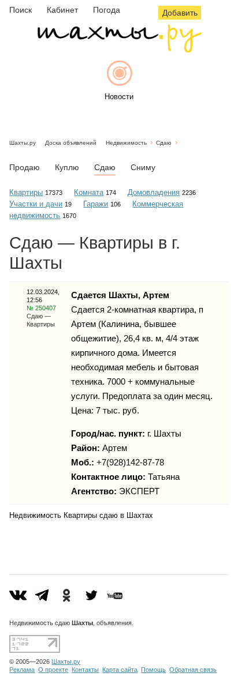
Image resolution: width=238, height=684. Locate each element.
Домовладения (154, 192)
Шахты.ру (22, 143)
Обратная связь (193, 669)
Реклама (22, 669)
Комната (88, 192)
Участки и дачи (35, 204)
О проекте (53, 669)
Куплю (67, 167)
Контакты (85, 669)
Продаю (24, 167)
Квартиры (26, 192)
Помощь (153, 669)
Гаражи (95, 204)
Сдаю (164, 143)
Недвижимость (126, 143)
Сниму (143, 167)
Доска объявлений (70, 143)
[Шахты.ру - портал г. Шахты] (119, 50)
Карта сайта (119, 669)
